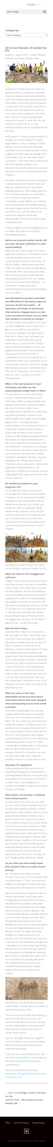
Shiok (36, 58)
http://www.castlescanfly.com (18, 1057)
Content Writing (37, 54)
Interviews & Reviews (15, 58)
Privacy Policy (38, 1123)
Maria (10, 54)
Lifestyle (29, 58)
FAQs (7, 1123)
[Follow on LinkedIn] (26, 1131)
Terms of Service (21, 1123)
